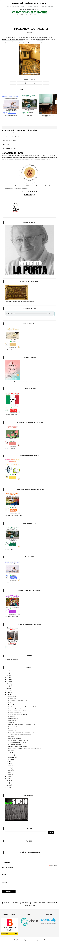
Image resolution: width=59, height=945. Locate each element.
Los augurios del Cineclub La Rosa (17, 700)
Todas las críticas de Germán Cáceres (18, 709)
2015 (8, 694)
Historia (29, 6)
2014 (8, 776)
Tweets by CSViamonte (11, 659)
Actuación (40, 39)
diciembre (11, 697)
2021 (8, 681)
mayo (9, 766)
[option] (11, 105)
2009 (8, 787)
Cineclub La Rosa (52, 902)
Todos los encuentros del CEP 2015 (17, 715)
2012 (8, 781)
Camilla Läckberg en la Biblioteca (17, 711)
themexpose (30, 940)
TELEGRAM (29, 83)
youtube (34, 903)
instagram (25, 903)
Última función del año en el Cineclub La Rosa (21, 733)
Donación (11, 736)
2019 (8, 686)
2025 (8, 673)
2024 (8, 675)
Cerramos (11, 722)
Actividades (15, 6)
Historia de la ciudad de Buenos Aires (12, 39)
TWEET (21, 83)
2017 (8, 690)
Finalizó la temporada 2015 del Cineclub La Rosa (21, 724)
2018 (8, 688)
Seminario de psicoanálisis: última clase (19, 735)
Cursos (23, 6)
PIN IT (46, 83)
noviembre (11, 753)
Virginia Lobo (12, 731)
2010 (8, 785)
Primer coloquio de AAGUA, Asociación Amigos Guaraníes (24, 749)
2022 (8, 679)
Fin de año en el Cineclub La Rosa (17, 746)
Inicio (9, 6)
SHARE (13, 83)
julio (9, 761)
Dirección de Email (7, 868)
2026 (8, 671)
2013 (8, 778)
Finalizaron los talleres (14, 738)
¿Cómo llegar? (12, 720)
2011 (8, 783)
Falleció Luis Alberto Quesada (16, 727)
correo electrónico (44, 159)
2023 (8, 677)
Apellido (4, 882)
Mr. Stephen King (13, 718)
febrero (10, 772)
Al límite (10, 729)
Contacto (44, 6)
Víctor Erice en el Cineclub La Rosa (18, 740)
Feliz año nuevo (12, 699)
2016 (8, 692)
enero (9, 774)
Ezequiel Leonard (29, 25)
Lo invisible (11, 717)
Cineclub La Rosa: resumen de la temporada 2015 (22, 707)
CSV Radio (36, 6)
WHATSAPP (38, 83)
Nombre (4, 874)
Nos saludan (11, 705)
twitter (15, 903)
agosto (10, 759)
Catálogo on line (30, 906)
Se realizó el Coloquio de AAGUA (17, 742)
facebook (6, 903)
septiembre (11, 757)
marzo (10, 770)
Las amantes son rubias (15, 744)
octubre (10, 755)
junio (9, 763)
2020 (8, 684)
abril (9, 768)
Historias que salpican (14, 713)
